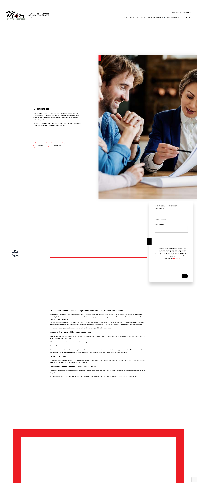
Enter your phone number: (160, 214)
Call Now (41, 145)
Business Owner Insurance (155, 18)
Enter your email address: (160, 219)
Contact (188, 18)
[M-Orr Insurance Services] (16, 15)
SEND (184, 276)
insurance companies (134, 336)
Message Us (57, 145)
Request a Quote (141, 18)
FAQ (183, 18)
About (131, 18)
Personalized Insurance (172, 18)
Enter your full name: (159, 208)
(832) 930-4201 (187, 12)
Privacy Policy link (176, 258)
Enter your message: (159, 224)
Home (126, 18)
